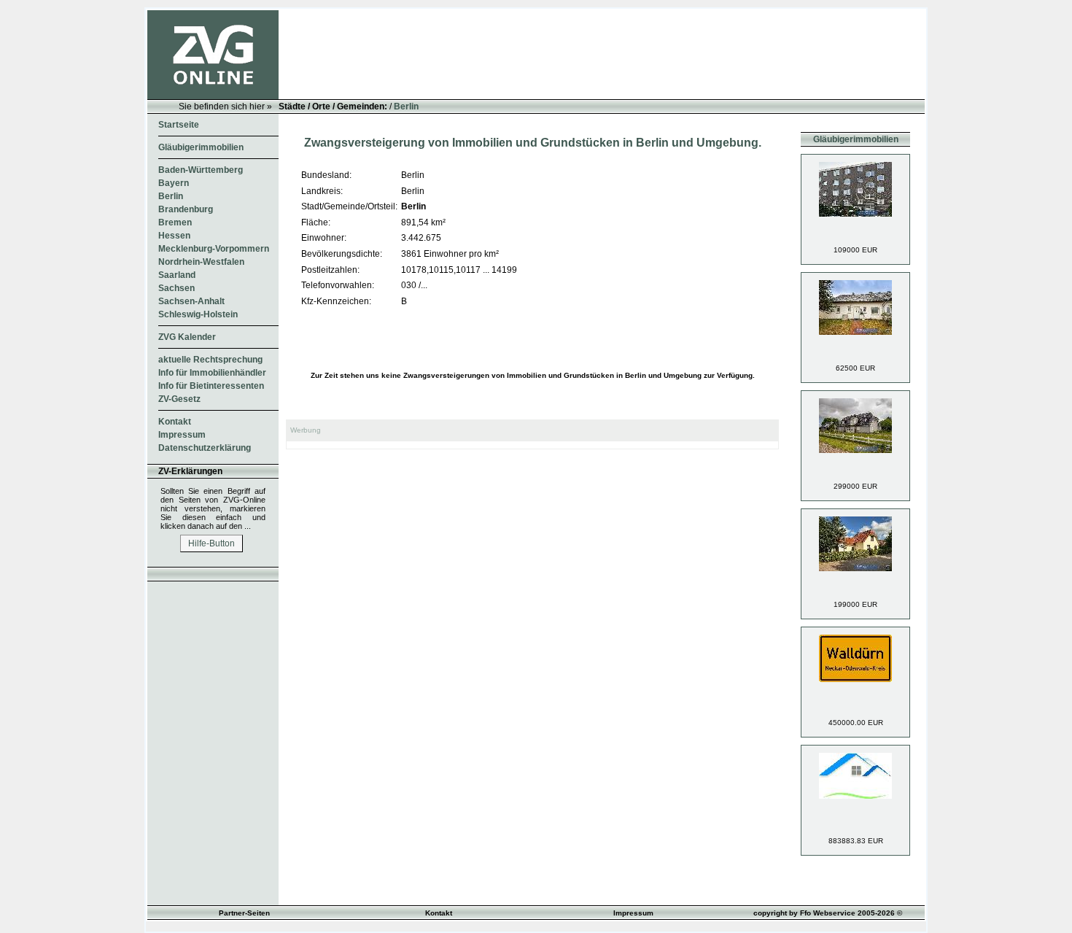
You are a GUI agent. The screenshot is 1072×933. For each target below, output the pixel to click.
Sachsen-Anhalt (191, 301)
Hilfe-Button (211, 543)
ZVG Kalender (187, 337)
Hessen (174, 236)
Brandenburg (185, 209)
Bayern (173, 183)
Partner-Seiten (244, 913)
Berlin (406, 106)
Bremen (175, 222)
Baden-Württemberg (200, 170)
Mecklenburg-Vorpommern (213, 249)
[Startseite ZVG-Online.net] (213, 96)
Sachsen (176, 288)
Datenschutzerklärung (204, 448)
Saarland (176, 275)
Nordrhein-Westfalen (201, 262)
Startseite (178, 125)
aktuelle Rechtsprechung (210, 360)
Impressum (182, 435)
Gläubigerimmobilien (201, 147)
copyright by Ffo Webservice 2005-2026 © (827, 913)
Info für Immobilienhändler (212, 373)
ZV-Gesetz (179, 399)
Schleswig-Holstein (198, 314)
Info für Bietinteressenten (211, 386)
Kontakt (174, 422)
